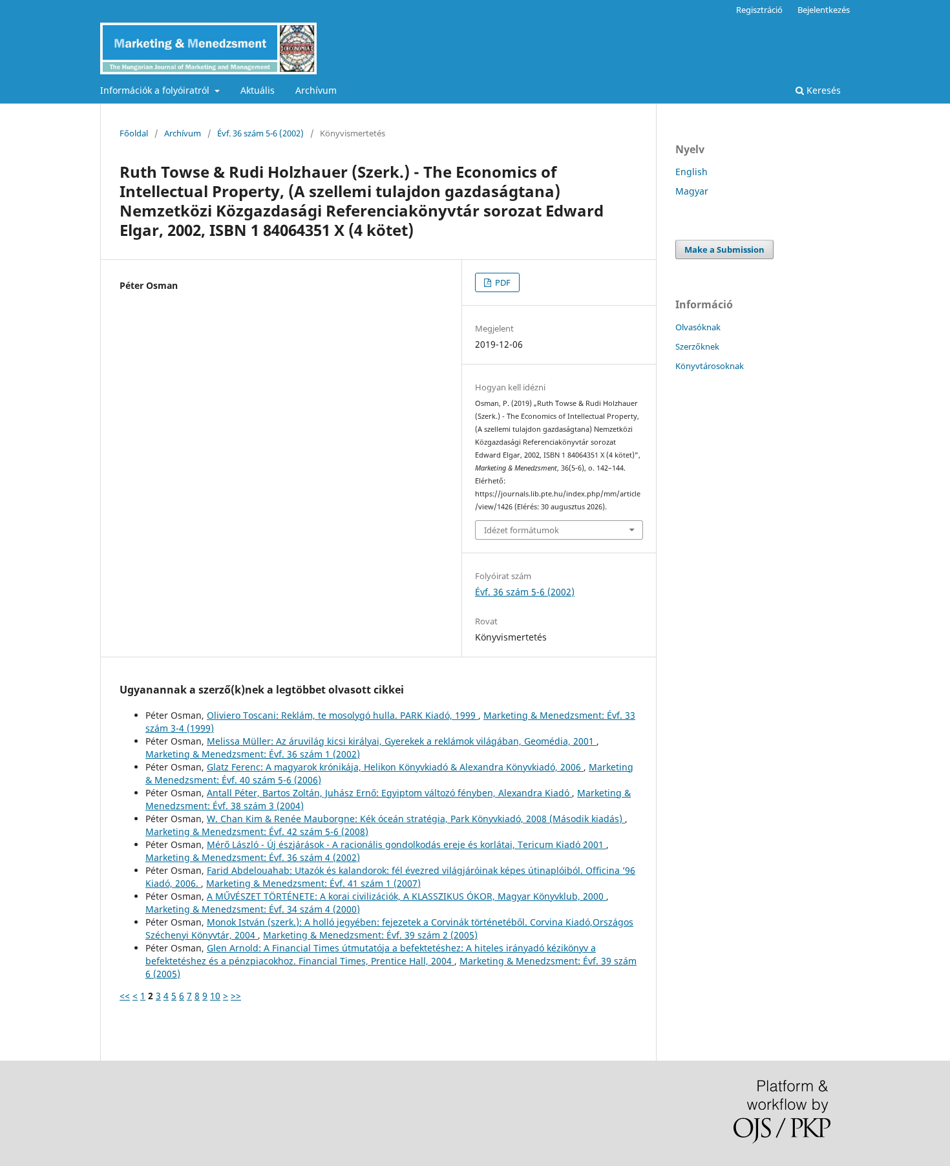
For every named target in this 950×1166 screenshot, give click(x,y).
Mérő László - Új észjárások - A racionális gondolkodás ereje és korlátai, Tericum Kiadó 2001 (406, 844)
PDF (502, 282)
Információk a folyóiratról (156, 90)
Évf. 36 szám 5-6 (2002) (260, 133)
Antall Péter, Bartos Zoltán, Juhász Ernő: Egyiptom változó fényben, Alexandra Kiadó (389, 793)
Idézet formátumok (521, 530)
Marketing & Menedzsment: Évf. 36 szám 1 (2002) (252, 754)
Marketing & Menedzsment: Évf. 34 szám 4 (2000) (252, 909)
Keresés (822, 90)
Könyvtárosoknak (709, 366)
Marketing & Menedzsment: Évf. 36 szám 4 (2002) (252, 857)
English (691, 171)
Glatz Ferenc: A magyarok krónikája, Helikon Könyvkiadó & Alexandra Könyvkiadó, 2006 (395, 767)
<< (125, 996)
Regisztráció (759, 10)
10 (215, 996)
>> (236, 996)
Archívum (316, 90)
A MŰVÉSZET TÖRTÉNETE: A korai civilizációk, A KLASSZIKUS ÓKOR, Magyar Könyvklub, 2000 (406, 896)
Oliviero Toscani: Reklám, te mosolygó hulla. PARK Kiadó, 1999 (342, 715)
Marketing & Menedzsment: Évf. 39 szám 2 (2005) (370, 935)
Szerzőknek (697, 346)
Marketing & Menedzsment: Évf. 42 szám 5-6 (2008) (256, 831)
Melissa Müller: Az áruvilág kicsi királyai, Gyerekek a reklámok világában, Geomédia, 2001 (401, 741)
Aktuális (257, 90)
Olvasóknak (698, 327)
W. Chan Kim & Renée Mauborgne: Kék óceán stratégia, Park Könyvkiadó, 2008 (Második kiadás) (416, 818)
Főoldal (134, 133)
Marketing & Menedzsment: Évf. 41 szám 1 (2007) (313, 883)
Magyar (691, 191)
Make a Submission (724, 249)
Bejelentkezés (823, 10)
